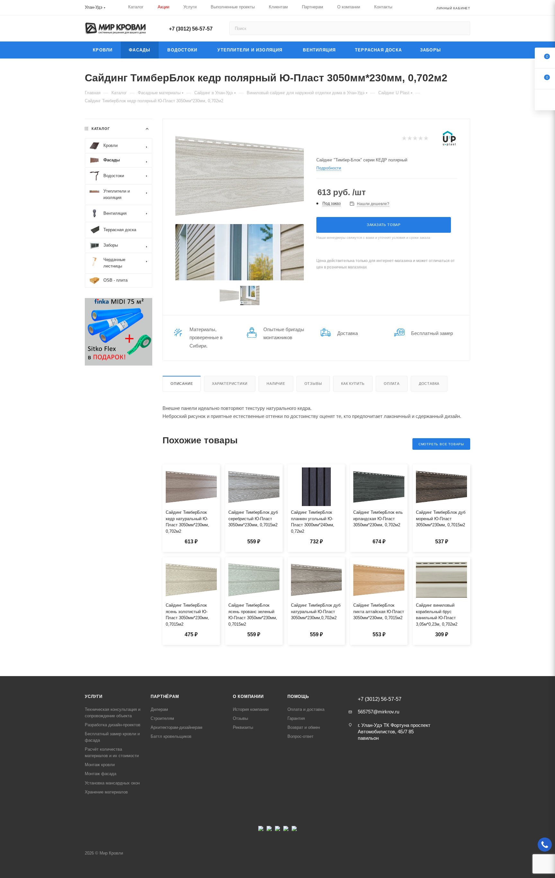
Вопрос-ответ (300, 736)
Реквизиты (243, 727)
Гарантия (296, 718)
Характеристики (229, 383)
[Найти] (462, 28)
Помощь (298, 696)
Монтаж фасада (100, 773)
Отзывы (313, 383)
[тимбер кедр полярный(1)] (239, 176)
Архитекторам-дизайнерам (176, 727)
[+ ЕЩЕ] (459, 50)
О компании (248, 696)
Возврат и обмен (303, 727)
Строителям (162, 718)
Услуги (93, 696)
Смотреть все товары (441, 444)
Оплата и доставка (305, 709)
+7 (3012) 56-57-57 (191, 29)
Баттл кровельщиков (171, 736)
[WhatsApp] (294, 830)
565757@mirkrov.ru (378, 711)
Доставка (429, 383)
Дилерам (159, 709)
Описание (182, 383)
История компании (251, 709)
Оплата (392, 383)
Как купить (353, 383)
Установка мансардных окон (112, 783)
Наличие (276, 383)
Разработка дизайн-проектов (112, 724)
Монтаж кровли (100, 764)
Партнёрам (165, 696)
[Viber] (286, 830)
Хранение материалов (106, 792)
